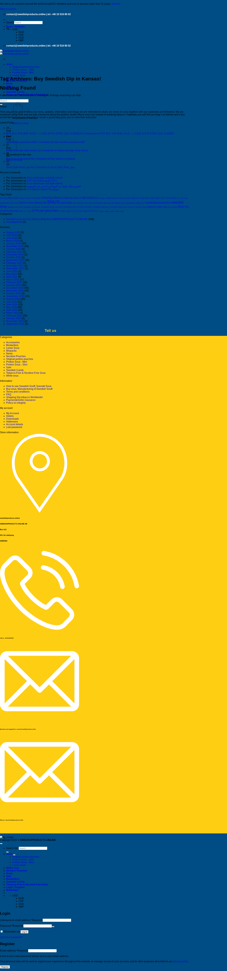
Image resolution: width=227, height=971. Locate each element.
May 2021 (11, 274)
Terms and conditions (17, 391)
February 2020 (14, 315)
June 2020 (12, 304)
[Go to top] (1, 843)
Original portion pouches (25, 67)
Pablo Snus (13, 203)
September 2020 (15, 296)
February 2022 (14, 263)
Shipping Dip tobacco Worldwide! (24, 397)
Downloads (12, 418)
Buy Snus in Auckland (18, 158)
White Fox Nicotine (170, 207)
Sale (8, 367)
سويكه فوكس (119, 211)
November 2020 (15, 290)
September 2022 (15, 260)
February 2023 (14, 251)
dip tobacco (90, 197)
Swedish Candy (15, 92)
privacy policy (180, 961)
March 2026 (12, 240)
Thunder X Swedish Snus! (137, 207)
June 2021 (12, 271)
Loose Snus (18, 75)
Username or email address (21, 920)
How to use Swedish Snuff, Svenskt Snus (28, 386)
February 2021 (14, 282)
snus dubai (66, 202)
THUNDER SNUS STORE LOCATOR (77, 207)
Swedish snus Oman (15, 207)
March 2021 (12, 279)
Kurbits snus (144, 198)
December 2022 (15, 254)
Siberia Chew (26, 202)
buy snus (13, 197)
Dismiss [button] (115, 3)
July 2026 (11, 235)
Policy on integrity (16, 402)
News (9, 83)
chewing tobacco (52, 197)
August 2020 (13, 299)
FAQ (8, 394)
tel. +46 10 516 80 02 (59, 14)
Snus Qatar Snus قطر (18, 167)
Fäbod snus (110, 198)
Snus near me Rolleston (112, 203)
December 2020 (15, 288)
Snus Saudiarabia (128, 203)
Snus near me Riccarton (93, 203)
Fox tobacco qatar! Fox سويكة (43, 189)
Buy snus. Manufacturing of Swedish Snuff (29, 389)
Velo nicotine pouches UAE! (21, 142)
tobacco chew (154, 207)
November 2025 (15, 246)
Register (5, 967)
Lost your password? (11, 937)
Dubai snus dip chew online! (21, 150)
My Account (12, 413)
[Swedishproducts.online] (14, 52)
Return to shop (20, 123)
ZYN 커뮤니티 (93, 211)
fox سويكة (102, 198)
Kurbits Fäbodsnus (132, 198)
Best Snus (4, 198)
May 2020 (11, 307)
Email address (13, 950)
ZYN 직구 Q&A (81, 211)
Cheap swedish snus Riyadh (29, 198)
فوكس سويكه (104, 211)
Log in (24, 932)
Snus (9, 64)
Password (11, 925)
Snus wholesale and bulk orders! (45, 177)
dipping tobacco (73, 197)
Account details (14, 424)
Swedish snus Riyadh (32, 207)
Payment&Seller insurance (21, 400)
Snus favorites (78, 203)
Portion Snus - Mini (16, 361)
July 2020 (11, 301)
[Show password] (53, 926)
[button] (15, 26)
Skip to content (8, 9)
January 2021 (13, 285)
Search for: (12, 848)
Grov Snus (120, 198)
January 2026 (13, 243)
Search (10, 22)
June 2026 (12, 238)
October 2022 (13, 257)
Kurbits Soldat (154, 198)
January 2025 (13, 249)
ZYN (35, 210)
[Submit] (1, 104)
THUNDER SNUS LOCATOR (52, 207)
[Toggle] (14, 854)
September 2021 (15, 268)
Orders (10, 416)
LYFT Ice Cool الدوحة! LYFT (42, 180)
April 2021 (11, 276)
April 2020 (11, 310)
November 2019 (15, 321)
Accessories (13, 342)
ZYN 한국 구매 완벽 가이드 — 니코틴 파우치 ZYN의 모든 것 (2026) (43, 133)
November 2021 (15, 265)
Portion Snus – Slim (23, 69)
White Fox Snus (25, 211)
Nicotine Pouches (16, 356)
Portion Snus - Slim (16, 364)
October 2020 (13, 293)
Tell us (50, 330)
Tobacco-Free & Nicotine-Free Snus (26, 373)
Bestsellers (12, 345)
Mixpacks (11, 350)
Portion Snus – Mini (23, 72)
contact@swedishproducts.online (26, 14)
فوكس (111, 211)
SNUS (53, 201)
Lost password (14, 427)
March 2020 (12, 312)
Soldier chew (140, 203)
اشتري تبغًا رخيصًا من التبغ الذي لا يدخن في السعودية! (54, 186)
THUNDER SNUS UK (100, 207)
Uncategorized (14, 222)
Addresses (12, 421)
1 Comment (61, 142)
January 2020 (13, 318)
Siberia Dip (40, 202)
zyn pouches (48, 210)
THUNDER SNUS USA (118, 207)
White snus (12, 375)
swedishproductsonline (158, 202)
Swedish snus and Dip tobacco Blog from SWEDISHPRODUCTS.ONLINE (47, 219)
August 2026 (13, 232)
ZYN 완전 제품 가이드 (67, 211)
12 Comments (63, 150)
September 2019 (15, 324)
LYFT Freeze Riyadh (168, 198)
